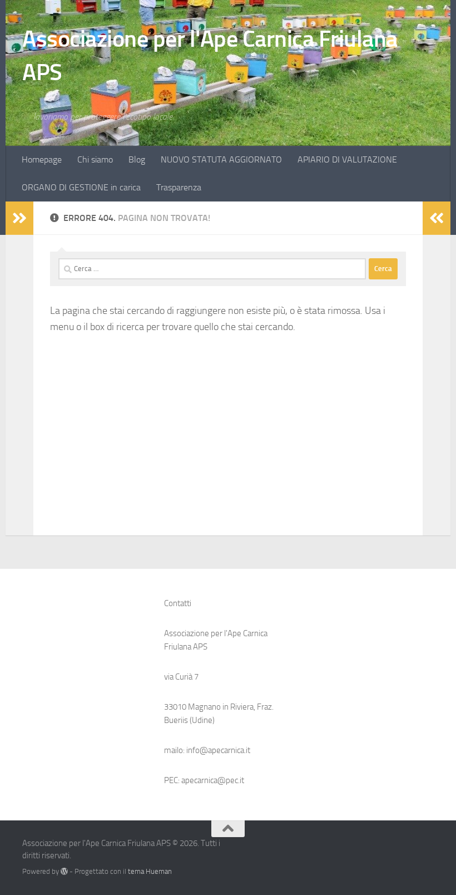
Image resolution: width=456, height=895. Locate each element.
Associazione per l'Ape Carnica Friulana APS (210, 55)
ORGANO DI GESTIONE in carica (81, 187)
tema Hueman (150, 871)
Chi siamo (95, 159)
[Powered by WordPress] (64, 871)
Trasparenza (178, 187)
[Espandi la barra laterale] (19, 218)
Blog (136, 159)
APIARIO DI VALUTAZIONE (347, 159)
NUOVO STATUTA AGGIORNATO (221, 159)
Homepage (42, 159)
